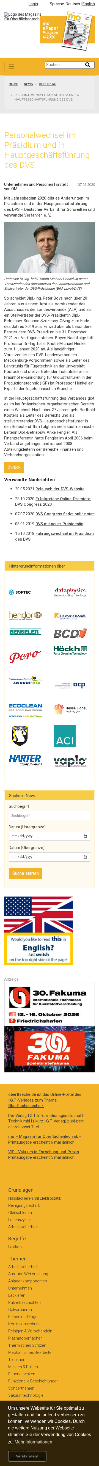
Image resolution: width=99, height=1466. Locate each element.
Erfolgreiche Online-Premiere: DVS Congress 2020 (53, 502)
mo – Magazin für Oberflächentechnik (43, 1136)
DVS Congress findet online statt (65, 514)
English (88, 4)
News (28, 84)
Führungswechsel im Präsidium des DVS (54, 536)
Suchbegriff (19, 806)
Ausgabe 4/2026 (50, 35)
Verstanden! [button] (27, 1456)
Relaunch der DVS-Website (59, 489)
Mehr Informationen (33, 1442)
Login (33, 4)
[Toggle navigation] (11, 66)
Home (13, 84)
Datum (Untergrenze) (27, 827)
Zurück (14, 467)
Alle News (47, 84)
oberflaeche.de (22, 1094)
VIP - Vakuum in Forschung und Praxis (43, 1152)
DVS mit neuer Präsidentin (59, 524)
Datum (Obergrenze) (27, 848)
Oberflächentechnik (26, 1106)
